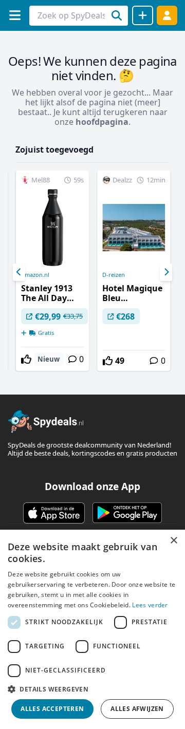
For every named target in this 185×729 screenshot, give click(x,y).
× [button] (173, 541)
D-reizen (113, 274)
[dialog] (92, 629)
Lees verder (150, 605)
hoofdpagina (102, 121)
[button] (92, 689)
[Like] (26, 359)
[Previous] (19, 272)
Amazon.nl (35, 274)
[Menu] (15, 15)
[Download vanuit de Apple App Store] (54, 512)
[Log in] (167, 15)
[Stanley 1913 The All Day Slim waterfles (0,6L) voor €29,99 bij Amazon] (52, 271)
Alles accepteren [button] (52, 708)
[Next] (166, 272)
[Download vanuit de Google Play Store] (127, 512)
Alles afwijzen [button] (137, 708)
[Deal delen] (142, 15)
